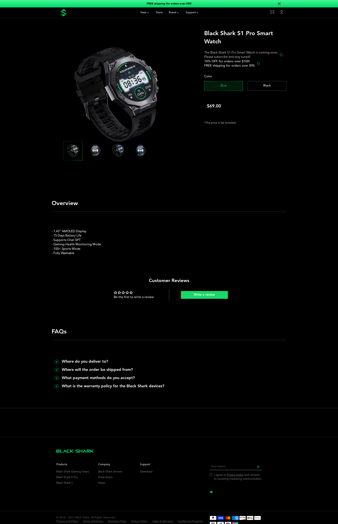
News (101, 483)
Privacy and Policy (67, 521)
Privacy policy (235, 475)
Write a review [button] (204, 294)
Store (159, 12)
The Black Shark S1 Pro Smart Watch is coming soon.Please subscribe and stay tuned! (241, 55)
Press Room (105, 477)
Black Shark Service (110, 471)
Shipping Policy (117, 521)
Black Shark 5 (64, 483)
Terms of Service (93, 521)
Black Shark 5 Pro (67, 477)
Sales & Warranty (162, 521)
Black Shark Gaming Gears (72, 471)
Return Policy (139, 521)
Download (146, 471)
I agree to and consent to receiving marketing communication (238, 477)
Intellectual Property (190, 521)
